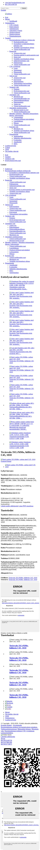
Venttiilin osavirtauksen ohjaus (24, 47)
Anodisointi (18, 142)
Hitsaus (16, 123)
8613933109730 (6, 740)
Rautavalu (12, 51)
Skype (3, 738)
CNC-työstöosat (14, 66)
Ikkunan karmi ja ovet (21, 110)
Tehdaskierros (10, 23)
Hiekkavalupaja (14, 34)
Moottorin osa (18, 96)
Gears (16, 68)
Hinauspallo (18, 72)
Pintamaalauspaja (15, 36)
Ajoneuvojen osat (19, 53)
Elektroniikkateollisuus (21, 100)
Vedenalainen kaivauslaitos (23, 83)
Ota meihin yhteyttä (11, 151)
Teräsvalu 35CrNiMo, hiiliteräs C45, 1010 (23, 578)
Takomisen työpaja (15, 30)
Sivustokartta (17, 725)
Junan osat (17, 57)
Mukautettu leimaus (24, 729)
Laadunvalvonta (10, 146)
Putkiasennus (18, 63)
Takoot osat (13, 76)
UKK (7, 149)
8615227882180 (6, 742)
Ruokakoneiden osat (20, 42)
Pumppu (16, 89)
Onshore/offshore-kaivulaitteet (24, 119)
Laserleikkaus (18, 121)
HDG (15, 144)
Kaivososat (17, 80)
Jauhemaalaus (18, 136)
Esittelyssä (8, 169)
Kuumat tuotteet (6, 725)
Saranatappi (18, 70)
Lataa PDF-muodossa (26, 506)
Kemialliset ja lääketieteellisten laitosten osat (24, 173)
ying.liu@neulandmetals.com (15, 2)
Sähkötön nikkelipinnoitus (22, 138)
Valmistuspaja (14, 29)
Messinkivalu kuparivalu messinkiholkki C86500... (18, 428)
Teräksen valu (14, 87)
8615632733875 (6, 744)
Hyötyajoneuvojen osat (21, 91)
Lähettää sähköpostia (8, 737)
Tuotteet (8, 38)
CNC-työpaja (13, 25)
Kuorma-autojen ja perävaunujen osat (26, 55)
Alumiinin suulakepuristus (18, 108)
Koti (6, 17)
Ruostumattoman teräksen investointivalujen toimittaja (19, 727)
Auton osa (17, 104)
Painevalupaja (14, 27)
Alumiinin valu (14, 95)
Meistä (7, 19)
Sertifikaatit (13, 21)
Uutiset (7, 147)
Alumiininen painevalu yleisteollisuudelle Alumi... (18, 288)
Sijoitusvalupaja (14, 32)
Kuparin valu (13, 127)
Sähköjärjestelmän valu (21, 61)
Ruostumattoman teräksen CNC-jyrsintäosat (19, 731)
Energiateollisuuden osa (22, 98)
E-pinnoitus (17, 140)
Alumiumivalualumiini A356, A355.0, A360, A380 (19, 437)
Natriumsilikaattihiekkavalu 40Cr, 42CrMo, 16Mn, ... (20, 408)
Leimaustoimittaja (7, 733)
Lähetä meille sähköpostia (9, 506)
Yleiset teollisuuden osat (22, 49)
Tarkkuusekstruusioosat (9, 729)
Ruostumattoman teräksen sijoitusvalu (22, 40)
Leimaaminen (18, 117)
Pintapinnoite (13, 134)
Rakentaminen (18, 81)
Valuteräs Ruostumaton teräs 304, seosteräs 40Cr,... (20, 352)
